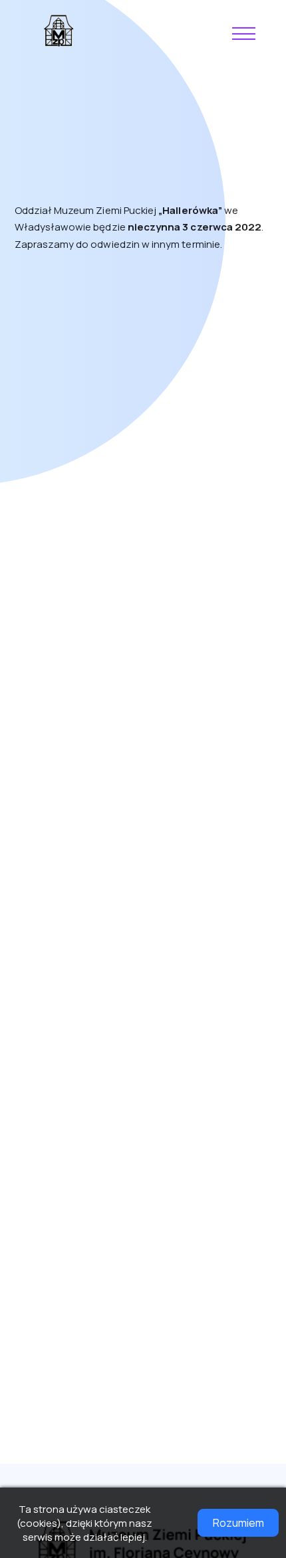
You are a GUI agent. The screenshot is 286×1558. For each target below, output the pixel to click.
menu (244, 34)
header (59, 31)
